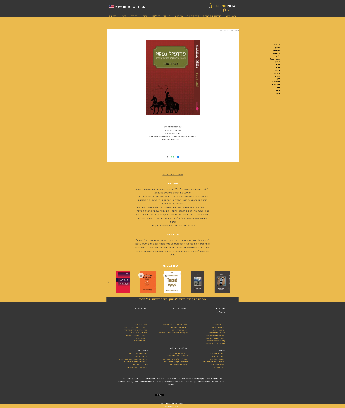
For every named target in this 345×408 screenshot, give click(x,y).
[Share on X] (167, 157)
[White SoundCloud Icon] (143, 7)
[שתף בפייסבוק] (177, 157)
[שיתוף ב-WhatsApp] (172, 157)
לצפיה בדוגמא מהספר (173, 174)
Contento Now (172, 406)
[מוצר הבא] (108, 282)
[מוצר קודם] (237, 282)
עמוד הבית (234, 30)
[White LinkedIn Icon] (133, 7)
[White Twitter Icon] (129, 7)
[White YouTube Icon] (124, 7)
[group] (173, 282)
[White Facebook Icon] (138, 7)
